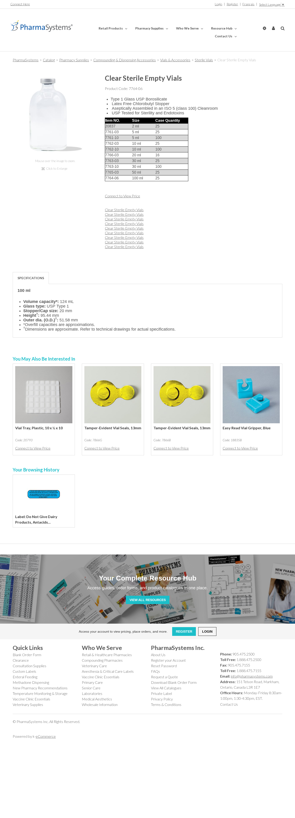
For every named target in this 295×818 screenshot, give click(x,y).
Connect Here (20, 4)
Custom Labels (24, 671)
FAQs (155, 671)
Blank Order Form (27, 654)
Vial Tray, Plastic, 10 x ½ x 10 (39, 428)
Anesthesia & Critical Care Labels (108, 671)
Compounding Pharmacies (102, 660)
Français (248, 4)
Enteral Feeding (25, 677)
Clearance (21, 660)
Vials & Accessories (175, 60)
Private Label (161, 693)
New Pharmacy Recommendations (40, 688)
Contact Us (224, 36)
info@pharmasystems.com (252, 676)
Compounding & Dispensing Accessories (124, 60)
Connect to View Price (122, 196)
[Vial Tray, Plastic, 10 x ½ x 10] (43, 394)
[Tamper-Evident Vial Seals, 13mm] (113, 394)
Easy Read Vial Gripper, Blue (247, 428)
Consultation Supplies (29, 666)
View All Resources (148, 600)
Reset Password (164, 666)
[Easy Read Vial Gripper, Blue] (251, 394)
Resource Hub (222, 28)
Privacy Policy (162, 699)
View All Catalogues (166, 688)
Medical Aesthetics (97, 699)
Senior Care (91, 688)
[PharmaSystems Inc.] (41, 26)
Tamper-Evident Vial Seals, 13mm (112, 428)
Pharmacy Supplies (149, 28)
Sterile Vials (204, 60)
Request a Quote (164, 677)
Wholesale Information (100, 704)
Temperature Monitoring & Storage (40, 693)
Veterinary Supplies (28, 704)
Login (218, 4)
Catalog (49, 60)
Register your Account (168, 660)
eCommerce (46, 736)
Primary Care (92, 682)
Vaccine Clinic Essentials (31, 699)
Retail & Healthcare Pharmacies (107, 654)
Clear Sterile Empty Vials (124, 209)
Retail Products (111, 28)
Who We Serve (187, 28)
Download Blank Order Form (174, 682)
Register (232, 4)
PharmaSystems (25, 60)
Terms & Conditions (166, 704)
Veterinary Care (94, 666)
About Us (158, 654)
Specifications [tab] (31, 278)
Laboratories (92, 693)
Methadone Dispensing (31, 682)
